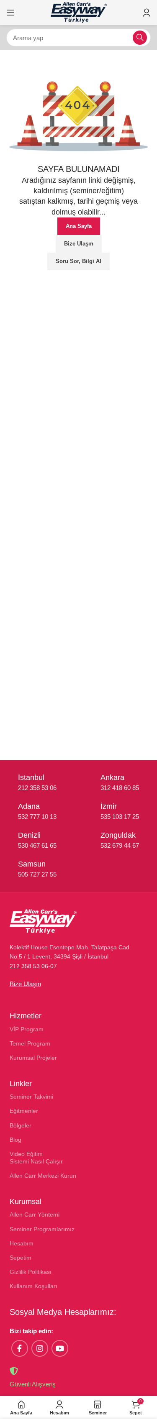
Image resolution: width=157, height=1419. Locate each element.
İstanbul (31, 777)
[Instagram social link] (39, 1348)
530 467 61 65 (37, 845)
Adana (29, 806)
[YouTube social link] (59, 1348)
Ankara (112, 777)
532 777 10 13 (37, 816)
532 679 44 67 (119, 845)
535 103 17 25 (119, 816)
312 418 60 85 (119, 787)
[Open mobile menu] (10, 12)
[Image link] (43, 921)
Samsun (32, 864)
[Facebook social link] (19, 1348)
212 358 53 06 (37, 787)
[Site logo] (79, 11)
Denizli (29, 835)
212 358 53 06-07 (33, 966)
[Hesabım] (146, 12)
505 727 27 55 (37, 874)
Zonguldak (118, 835)
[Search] (140, 38)
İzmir (108, 806)
